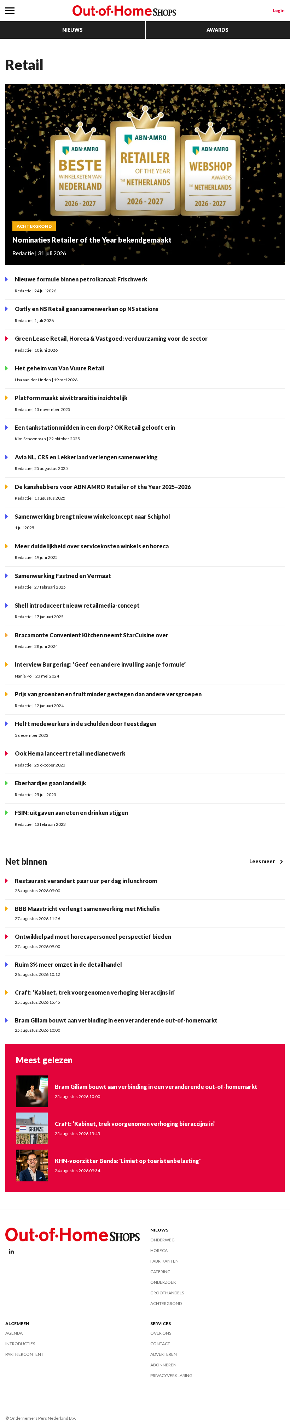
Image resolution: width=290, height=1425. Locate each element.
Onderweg (162, 1239)
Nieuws (72, 30)
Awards (217, 30)
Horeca (159, 1250)
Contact (160, 1343)
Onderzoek (163, 1282)
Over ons (160, 1333)
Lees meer (262, 861)
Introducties (20, 1343)
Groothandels (167, 1292)
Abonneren (163, 1364)
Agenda (14, 1333)
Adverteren (163, 1354)
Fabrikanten (164, 1261)
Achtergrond (166, 1303)
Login (279, 10)
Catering (160, 1271)
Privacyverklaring (171, 1375)
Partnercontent (24, 1354)
